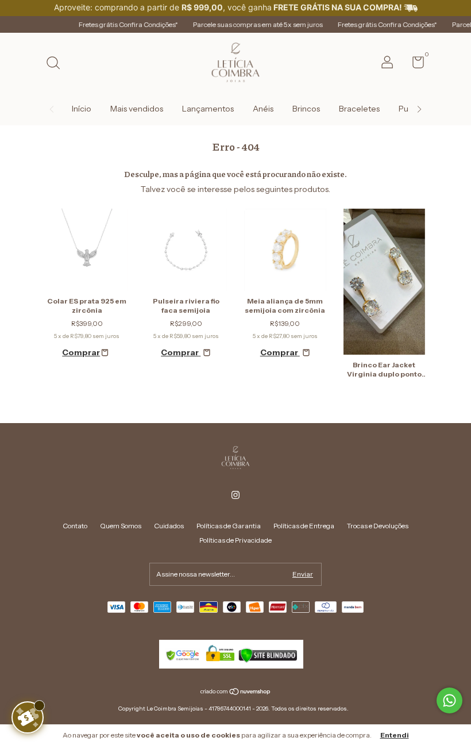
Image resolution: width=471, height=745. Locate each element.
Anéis (263, 108)
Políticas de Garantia (228, 525)
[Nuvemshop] (236, 693)
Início (81, 108)
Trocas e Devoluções (377, 525)
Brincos (306, 108)
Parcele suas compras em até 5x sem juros (242, 24)
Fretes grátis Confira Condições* (113, 24)
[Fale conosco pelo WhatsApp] (449, 700)
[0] (414, 65)
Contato (75, 525)
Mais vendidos (136, 108)
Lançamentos (208, 108)
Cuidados (169, 525)
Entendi (394, 735)
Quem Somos (120, 525)
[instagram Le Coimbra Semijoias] (235, 495)
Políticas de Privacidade (235, 540)
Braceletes (359, 108)
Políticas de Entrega (303, 525)
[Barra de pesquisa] (57, 64)
